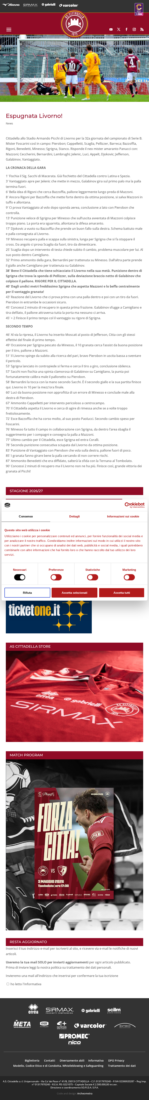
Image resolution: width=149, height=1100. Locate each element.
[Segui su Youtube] (111, 29)
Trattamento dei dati (122, 1066)
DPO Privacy (116, 1060)
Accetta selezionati (74, 592)
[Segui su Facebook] (126, 29)
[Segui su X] (119, 29)
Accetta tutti (121, 592)
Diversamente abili (72, 1060)
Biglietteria (32, 1060)
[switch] (56, 577)
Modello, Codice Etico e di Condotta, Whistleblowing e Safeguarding (58, 1066)
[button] (74, 68)
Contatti (50, 1060)
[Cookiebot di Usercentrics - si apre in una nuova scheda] (128, 505)
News (9, 123)
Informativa (96, 1060)
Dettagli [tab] (74, 516)
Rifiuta (27, 592)
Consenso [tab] (26, 516)
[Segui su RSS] (142, 29)
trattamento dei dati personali (89, 967)
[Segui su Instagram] (134, 29)
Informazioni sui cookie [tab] (123, 516)
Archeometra (84, 1093)
